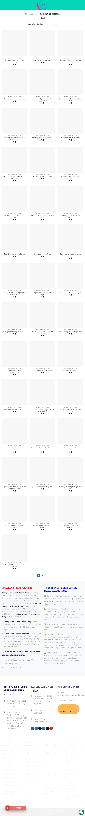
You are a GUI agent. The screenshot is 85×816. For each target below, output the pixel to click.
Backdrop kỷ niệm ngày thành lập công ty (14, 139)
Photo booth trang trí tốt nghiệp (14, 565)
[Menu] (3, 5)
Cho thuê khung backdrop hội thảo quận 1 (42, 410)
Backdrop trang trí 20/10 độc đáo (14, 216)
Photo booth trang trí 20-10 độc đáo (70, 526)
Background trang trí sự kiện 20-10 (42, 332)
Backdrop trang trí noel (42, 254)
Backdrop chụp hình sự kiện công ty (70, 61)
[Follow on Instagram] (36, 728)
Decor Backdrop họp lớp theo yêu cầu (14, 449)
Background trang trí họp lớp (14, 332)
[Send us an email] (47, 728)
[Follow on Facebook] (32, 728)
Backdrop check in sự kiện (42, 60)
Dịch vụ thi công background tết (70, 488)
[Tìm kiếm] (82, 5)
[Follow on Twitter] (43, 728)
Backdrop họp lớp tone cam (14, 99)
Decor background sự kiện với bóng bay (70, 449)
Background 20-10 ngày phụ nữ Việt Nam (14, 294)
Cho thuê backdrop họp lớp (70, 370)
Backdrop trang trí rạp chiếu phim (70, 255)
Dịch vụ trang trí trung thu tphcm (42, 526)
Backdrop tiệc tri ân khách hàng (70, 177)
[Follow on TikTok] (40, 728)
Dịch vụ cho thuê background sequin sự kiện (14, 488)
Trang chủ (31, 14)
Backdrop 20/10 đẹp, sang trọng (14, 61)
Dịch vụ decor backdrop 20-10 (42, 487)
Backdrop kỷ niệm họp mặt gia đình (70, 100)
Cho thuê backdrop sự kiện (14, 409)
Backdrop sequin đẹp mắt (70, 138)
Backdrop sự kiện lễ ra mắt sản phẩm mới (14, 177)
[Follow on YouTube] (51, 728)
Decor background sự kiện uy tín (42, 449)
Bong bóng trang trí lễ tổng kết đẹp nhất (14, 371)
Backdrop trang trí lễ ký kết (14, 254)
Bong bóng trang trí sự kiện (42, 370)
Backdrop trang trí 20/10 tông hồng (42, 216)
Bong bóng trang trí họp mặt (70, 332)
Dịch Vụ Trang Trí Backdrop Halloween (14, 526)
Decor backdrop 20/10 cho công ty (70, 410)
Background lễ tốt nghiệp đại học (42, 294)
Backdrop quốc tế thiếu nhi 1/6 (42, 138)
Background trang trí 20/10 (70, 293)
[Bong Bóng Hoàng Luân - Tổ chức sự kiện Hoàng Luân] (42, 5)
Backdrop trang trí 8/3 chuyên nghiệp (70, 216)
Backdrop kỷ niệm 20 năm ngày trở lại (42, 100)
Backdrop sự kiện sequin (42, 176)
